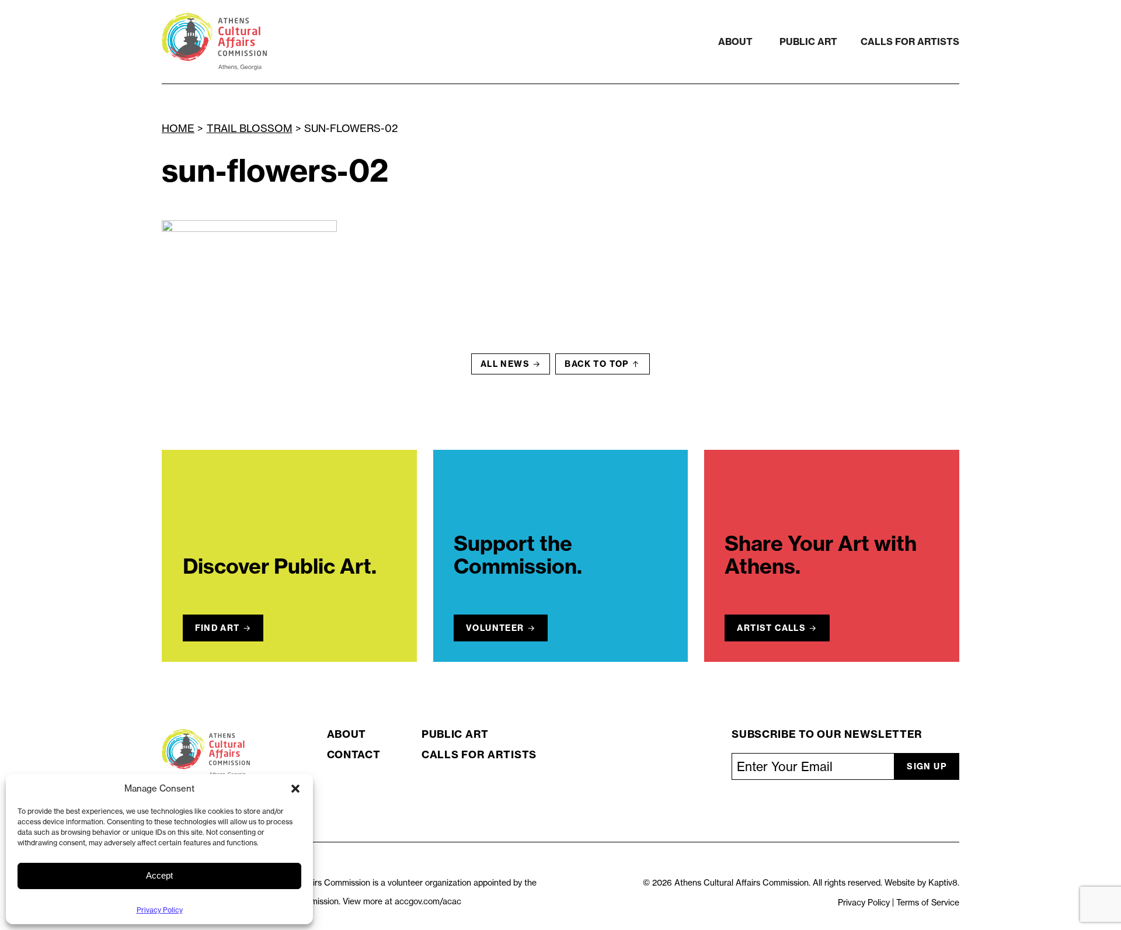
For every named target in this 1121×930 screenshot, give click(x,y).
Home (178, 128)
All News (505, 364)
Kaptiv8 (943, 882)
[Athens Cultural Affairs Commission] (283, 41)
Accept (159, 875)
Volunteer (495, 628)
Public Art (808, 41)
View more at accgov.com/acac (402, 901)
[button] (295, 788)
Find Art (217, 628)
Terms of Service (927, 902)
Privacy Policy (160, 909)
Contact (354, 754)
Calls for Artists (910, 41)
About (735, 41)
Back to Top (597, 364)
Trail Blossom (250, 128)
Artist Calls (771, 628)
